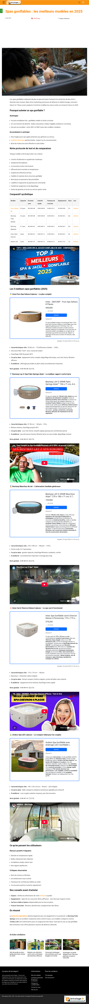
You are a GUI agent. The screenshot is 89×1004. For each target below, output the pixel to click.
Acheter (75, 208)
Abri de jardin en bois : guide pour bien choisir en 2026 (17, 954)
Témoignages (49, 975)
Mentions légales (36, 975)
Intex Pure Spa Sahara (19, 916)
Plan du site (34, 989)
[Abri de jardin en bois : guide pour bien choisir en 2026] (18, 940)
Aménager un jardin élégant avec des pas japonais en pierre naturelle (70, 955)
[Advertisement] (44, 33)
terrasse (43, 896)
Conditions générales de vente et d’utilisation (37, 979)
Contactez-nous (35, 987)
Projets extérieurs (64, 18)
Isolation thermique (18, 140)
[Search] (79, 2)
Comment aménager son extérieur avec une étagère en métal (53, 954)
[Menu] (4, 2)
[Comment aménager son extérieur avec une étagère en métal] (53, 940)
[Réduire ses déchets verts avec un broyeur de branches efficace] (35, 940)
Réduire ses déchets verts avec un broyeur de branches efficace (34, 954)
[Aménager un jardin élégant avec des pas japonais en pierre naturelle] (71, 940)
